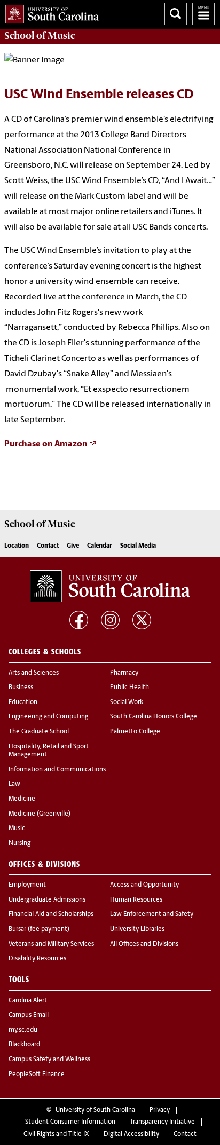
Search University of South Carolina (175, 14)
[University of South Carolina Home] (49, 12)
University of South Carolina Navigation (203, 14)
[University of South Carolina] (110, 586)
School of (39, 36)
